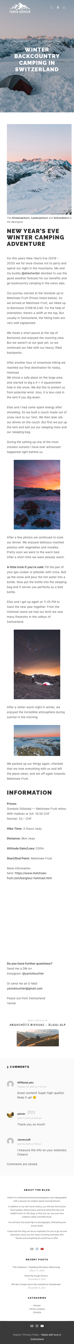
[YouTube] (42, 1249)
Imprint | (18, 1334)
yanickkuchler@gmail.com (25, 988)
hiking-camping (37, 1309)
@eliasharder (31, 273)
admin (21, 1113)
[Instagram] (37, 1249)
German (37, 1305)
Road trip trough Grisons (36, 1275)
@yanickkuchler (33, 973)
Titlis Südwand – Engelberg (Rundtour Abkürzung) (36, 1267)
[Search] (52, 7)
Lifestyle (37, 1312)
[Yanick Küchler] (20, 7)
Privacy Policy (31, 1334)
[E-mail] (32, 1249)
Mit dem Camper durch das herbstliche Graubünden (36, 1284)
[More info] (58, 7)
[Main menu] (64, 7)
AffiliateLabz (25, 1082)
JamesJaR (23, 1139)
